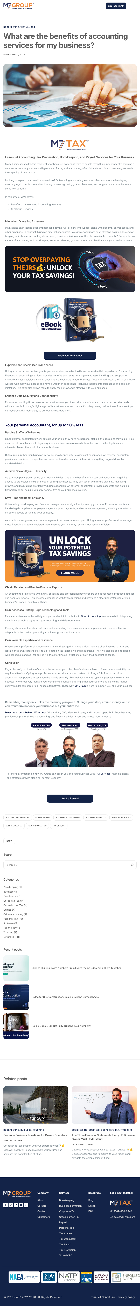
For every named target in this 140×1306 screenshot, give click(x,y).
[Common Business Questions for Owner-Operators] (35, 1104)
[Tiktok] (16, 1205)
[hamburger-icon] (135, 6)
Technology (10, 927)
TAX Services (102, 773)
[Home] (18, 5)
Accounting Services (18, 817)
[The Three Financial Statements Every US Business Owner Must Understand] (104, 1104)
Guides (7, 909)
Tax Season (58, 826)
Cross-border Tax (13, 905)
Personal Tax (10, 918)
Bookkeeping (11, 27)
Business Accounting (68, 817)
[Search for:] (70, 865)
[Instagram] (11, 1205)
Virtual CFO (27, 27)
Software (8, 923)
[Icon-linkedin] (26, 1205)
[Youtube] (21, 1205)
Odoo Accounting (91, 616)
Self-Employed (14, 826)
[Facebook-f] (5, 1205)
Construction (10, 896)
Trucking (8, 932)
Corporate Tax (11, 900)
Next (9, 841)
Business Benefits (96, 817)
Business (8, 891)
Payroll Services (121, 817)
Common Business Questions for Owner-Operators (35, 1135)
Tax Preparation (37, 826)
